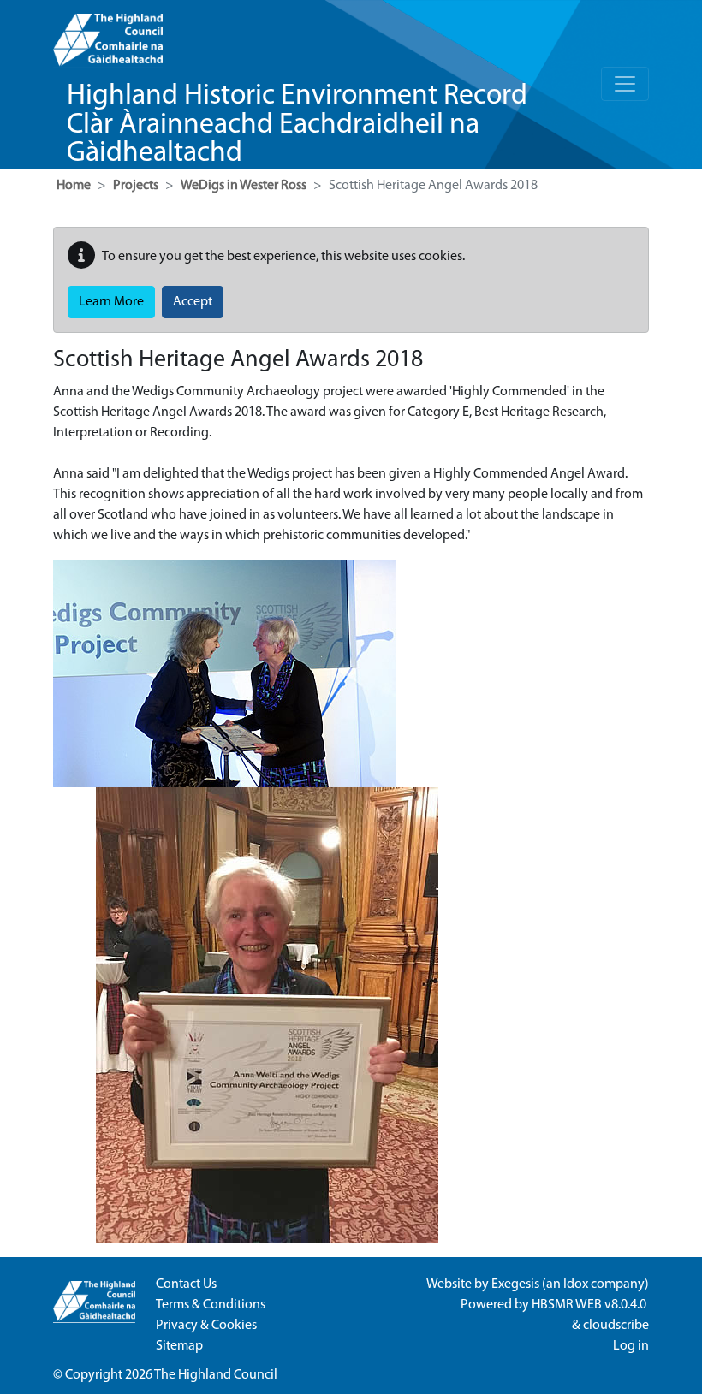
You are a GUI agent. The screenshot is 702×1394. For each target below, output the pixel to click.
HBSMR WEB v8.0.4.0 (590, 1305)
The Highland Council (215, 1375)
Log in (631, 1346)
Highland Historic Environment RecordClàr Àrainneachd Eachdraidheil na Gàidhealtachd (297, 125)
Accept (192, 302)
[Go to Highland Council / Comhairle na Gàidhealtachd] (108, 34)
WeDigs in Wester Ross (243, 186)
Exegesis (515, 1284)
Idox (575, 1284)
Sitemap (179, 1346)
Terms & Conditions (210, 1305)
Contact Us (186, 1284)
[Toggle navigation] (625, 84)
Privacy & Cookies (206, 1325)
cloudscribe (616, 1325)
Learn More (111, 302)
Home (74, 186)
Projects (135, 186)
